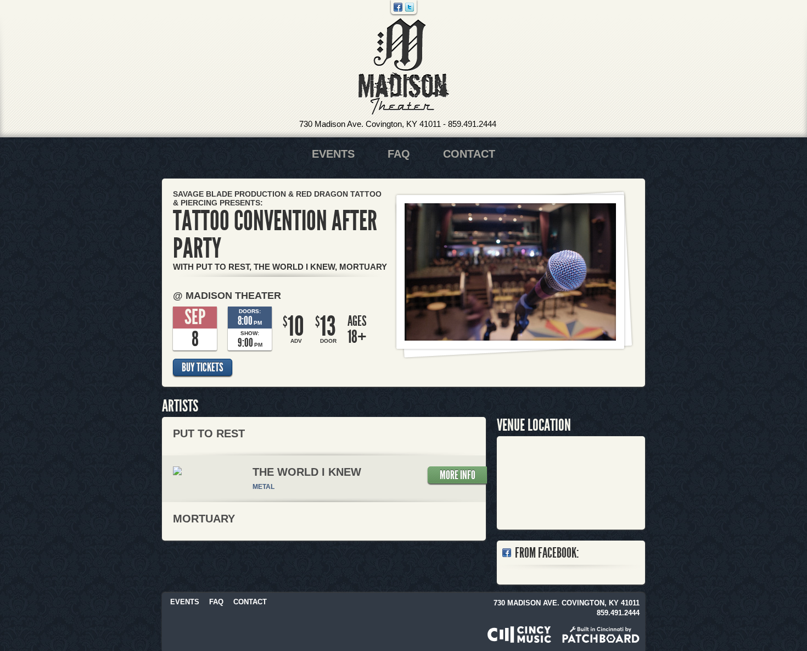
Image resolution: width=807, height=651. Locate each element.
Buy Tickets (202, 367)
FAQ (399, 154)
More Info (457, 475)
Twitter (409, 7)
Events (333, 154)
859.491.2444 (472, 124)
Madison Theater (403, 66)
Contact (469, 154)
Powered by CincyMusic (519, 634)
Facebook (398, 7)
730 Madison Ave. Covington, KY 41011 (370, 124)
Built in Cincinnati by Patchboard (601, 634)
